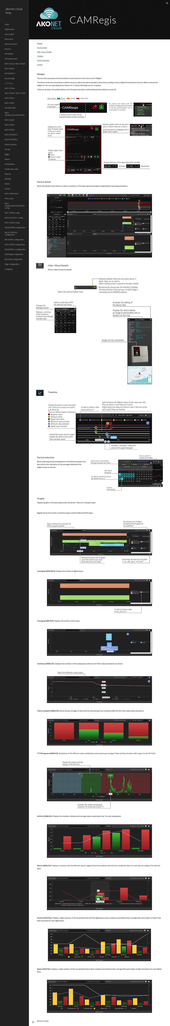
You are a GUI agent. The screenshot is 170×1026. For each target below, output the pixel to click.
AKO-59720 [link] (9, 130)
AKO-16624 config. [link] (12, 222)
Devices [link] (8, 49)
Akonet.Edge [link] (10, 78)
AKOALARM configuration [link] (15, 227)
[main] (105, 20)
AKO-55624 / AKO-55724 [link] (15, 93)
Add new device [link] (11, 44)
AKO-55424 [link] (9, 68)
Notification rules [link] (11, 169)
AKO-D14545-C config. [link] (14, 218)
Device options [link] (11, 144)
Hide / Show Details (44, 52)
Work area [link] (9, 39)
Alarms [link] (7, 159)
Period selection (43, 60)
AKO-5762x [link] (9, 103)
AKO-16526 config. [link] (12, 213)
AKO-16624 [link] (9, 120)
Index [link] (7, 24)
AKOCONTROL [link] (11, 139)
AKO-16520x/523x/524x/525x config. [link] (15, 205)
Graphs (40, 65)
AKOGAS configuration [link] (14, 259)
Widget (40, 44)
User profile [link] (9, 34)
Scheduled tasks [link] (11, 59)
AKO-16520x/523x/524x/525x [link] (15, 114)
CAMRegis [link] (9, 83)
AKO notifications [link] (12, 193)
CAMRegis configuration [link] (14, 254)
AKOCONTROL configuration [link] (11, 233)
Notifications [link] (10, 164)
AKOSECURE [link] (10, 108)
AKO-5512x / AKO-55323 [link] (15, 63)
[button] (167, 3)
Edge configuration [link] (12, 264)
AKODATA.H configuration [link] (15, 249)
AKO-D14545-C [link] (11, 134)
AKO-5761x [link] (9, 98)
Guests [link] (7, 188)
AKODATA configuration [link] (14, 239)
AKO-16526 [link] (9, 125)
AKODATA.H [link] (10, 73)
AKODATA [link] (9, 54)
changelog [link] (8, 269)
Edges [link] (7, 154)
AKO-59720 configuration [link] (15, 244)
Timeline (40, 56)
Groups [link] (8, 149)
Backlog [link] (8, 179)
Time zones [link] (9, 198)
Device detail (42, 48)
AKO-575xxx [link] (10, 88)
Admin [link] (7, 184)
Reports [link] (8, 174)
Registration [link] (9, 29)
